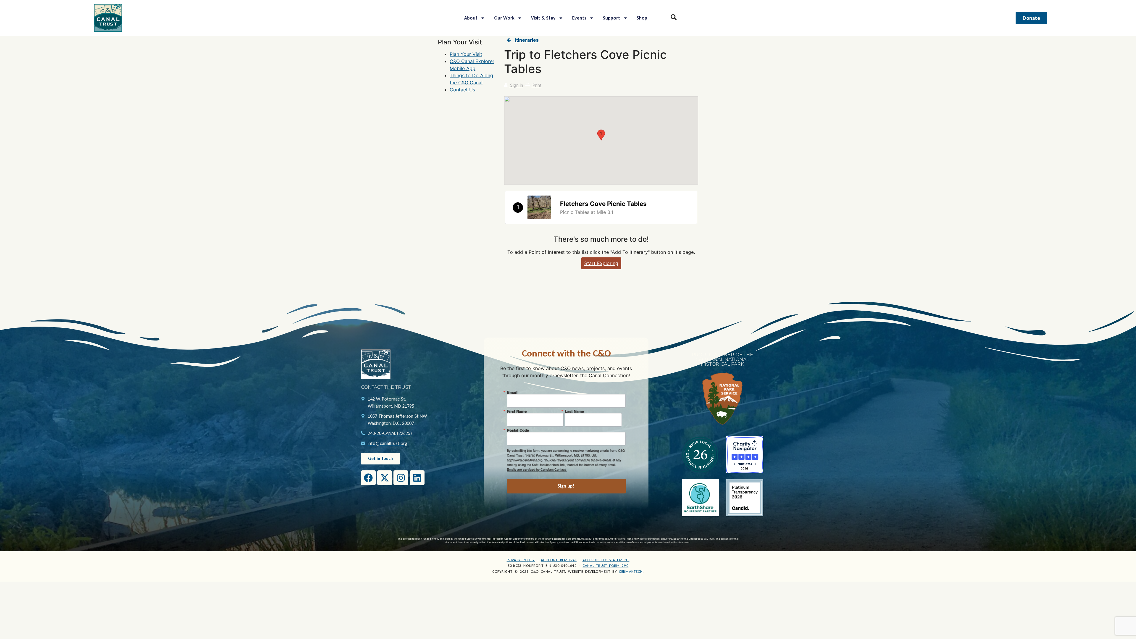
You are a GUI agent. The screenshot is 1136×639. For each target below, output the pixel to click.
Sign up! (566, 486)
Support (611, 18)
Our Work (504, 18)
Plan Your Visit (466, 54)
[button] (601, 135)
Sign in (516, 85)
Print (536, 85)
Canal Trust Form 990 (605, 565)
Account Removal (559, 560)
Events (579, 18)
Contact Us (462, 90)
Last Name (574, 411)
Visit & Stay (543, 18)
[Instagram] (400, 477)
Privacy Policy (521, 560)
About (470, 18)
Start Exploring (601, 263)
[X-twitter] (384, 477)
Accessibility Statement (606, 560)
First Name (517, 411)
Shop (642, 18)
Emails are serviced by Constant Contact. (537, 469)
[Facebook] (368, 477)
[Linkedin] (417, 477)
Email (512, 392)
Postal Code (518, 430)
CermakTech (631, 571)
